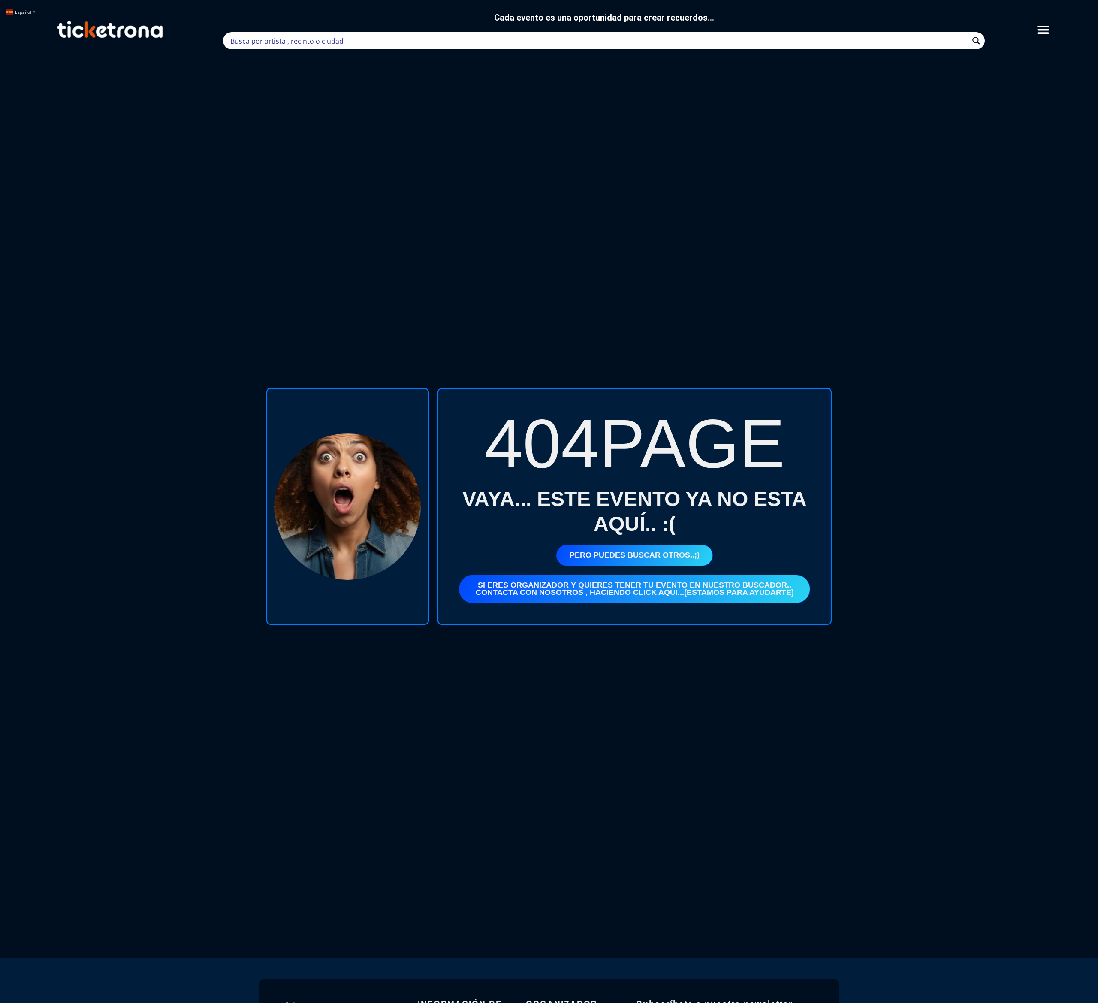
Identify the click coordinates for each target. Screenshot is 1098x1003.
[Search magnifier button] (976, 41)
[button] (1043, 29)
